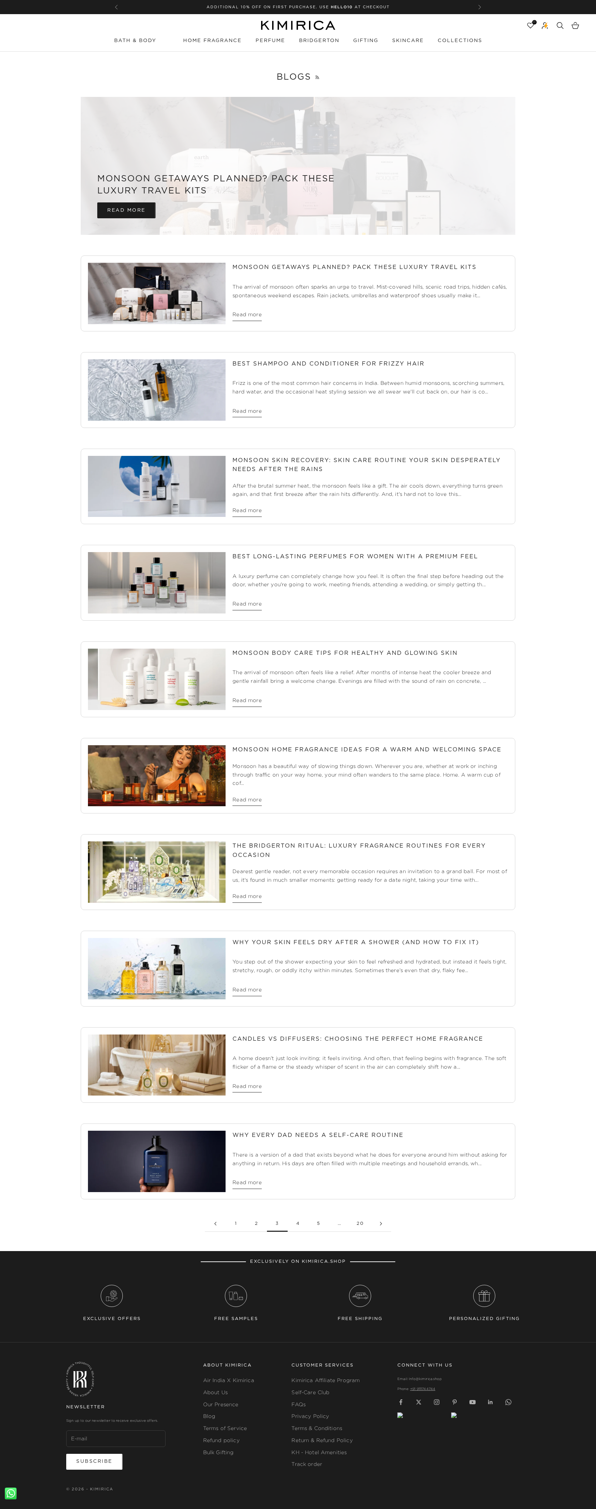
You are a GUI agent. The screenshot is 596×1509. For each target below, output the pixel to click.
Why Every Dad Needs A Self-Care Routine (318, 1135)
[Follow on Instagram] (436, 1402)
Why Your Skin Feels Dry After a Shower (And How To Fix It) (355, 942)
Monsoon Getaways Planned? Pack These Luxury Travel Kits (354, 267)
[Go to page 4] (380, 1223)
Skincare (408, 40)
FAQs (298, 1404)
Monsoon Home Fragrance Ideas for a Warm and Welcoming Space (366, 749)
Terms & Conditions (316, 1428)
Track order (306, 1464)
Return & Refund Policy (321, 1440)
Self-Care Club (310, 1392)
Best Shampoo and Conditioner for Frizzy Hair (328, 364)
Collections (460, 40)
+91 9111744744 (422, 1389)
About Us (215, 1392)
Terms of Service (225, 1428)
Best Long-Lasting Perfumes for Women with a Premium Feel (355, 556)
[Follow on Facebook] (400, 1402)
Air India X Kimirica (228, 1380)
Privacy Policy (310, 1416)
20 (360, 1223)
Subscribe (94, 1461)
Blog (209, 1416)
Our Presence (221, 1404)
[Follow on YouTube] (472, 1402)
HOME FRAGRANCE (212, 40)
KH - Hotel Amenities (319, 1452)
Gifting (365, 40)
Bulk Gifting (218, 1452)
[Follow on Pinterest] (454, 1402)
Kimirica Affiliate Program (325, 1380)
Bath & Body (135, 40)
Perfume (270, 40)
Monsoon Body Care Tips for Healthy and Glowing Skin (345, 653)
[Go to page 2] (215, 1223)
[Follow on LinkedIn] (490, 1402)
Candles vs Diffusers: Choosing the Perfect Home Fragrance (357, 1039)
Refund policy (221, 1440)
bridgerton (319, 40)
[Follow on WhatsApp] (508, 1402)
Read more (126, 210)
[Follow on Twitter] (418, 1402)
